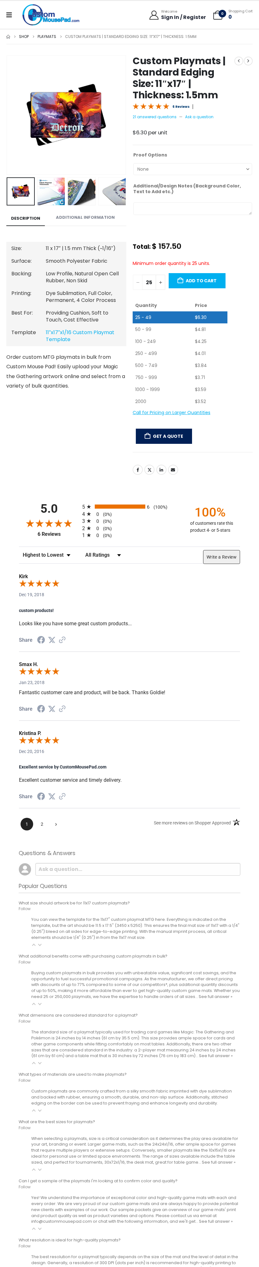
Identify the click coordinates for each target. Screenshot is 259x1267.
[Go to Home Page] (8, 36)
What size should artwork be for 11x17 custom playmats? (74, 919)
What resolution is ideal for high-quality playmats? (70, 1256)
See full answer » (215, 1013)
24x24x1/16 (162, 1161)
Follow (25, 925)
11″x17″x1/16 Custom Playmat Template (80, 336)
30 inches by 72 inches (135, 1072)
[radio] (129, 523)
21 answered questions (155, 116)
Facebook (138, 486)
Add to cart (201, 297)
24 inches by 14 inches (78, 1054)
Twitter (149, 486)
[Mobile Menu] (11, 14)
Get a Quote (168, 453)
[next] (248, 61)
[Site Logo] (50, 15)
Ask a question (199, 116)
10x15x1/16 (218, 1167)
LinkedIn (161, 486)
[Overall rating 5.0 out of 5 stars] (151, 106)
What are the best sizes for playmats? (57, 1138)
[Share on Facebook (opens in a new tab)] (41, 657)
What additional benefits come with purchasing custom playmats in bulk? (93, 973)
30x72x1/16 (114, 1179)
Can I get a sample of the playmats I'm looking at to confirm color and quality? (98, 1197)
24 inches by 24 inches (213, 1066)
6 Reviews (181, 106)
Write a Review (222, 573)
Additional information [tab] (85, 217)
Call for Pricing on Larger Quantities (171, 429)
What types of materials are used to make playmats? (73, 1091)
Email (173, 486)
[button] (14, 115)
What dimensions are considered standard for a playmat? (78, 1032)
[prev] (238, 61)
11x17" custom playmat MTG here (132, 936)
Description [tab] (25, 218)
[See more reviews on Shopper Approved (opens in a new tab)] (62, 657)
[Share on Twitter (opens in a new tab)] (52, 656)
